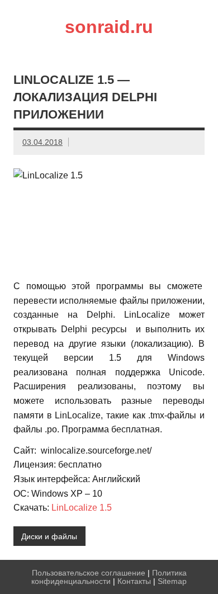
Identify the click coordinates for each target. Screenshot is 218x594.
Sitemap (172, 581)
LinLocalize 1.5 (81, 507)
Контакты (134, 581)
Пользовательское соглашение (88, 572)
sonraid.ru (109, 27)
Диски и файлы (49, 536)
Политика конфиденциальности (109, 576)
